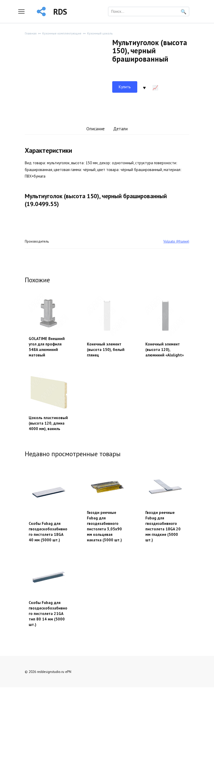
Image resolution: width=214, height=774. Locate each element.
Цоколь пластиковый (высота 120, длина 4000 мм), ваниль (48, 423)
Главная (31, 33)
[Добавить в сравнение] (155, 87)
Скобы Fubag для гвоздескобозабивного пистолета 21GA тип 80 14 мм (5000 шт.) (48, 613)
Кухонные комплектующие (61, 33)
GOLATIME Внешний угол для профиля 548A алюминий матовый (47, 346)
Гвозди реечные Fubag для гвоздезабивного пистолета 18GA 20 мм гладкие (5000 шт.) (163, 526)
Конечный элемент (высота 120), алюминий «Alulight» (164, 349)
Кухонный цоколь (100, 33)
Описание (95, 129)
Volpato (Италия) (176, 241)
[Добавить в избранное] (144, 87)
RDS (60, 12)
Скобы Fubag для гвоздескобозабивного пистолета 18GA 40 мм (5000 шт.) (48, 531)
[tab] (95, 129)
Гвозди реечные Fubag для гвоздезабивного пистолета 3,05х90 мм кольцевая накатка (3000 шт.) (104, 526)
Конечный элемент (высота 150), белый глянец (105, 349)
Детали (120, 129)
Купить (125, 86)
